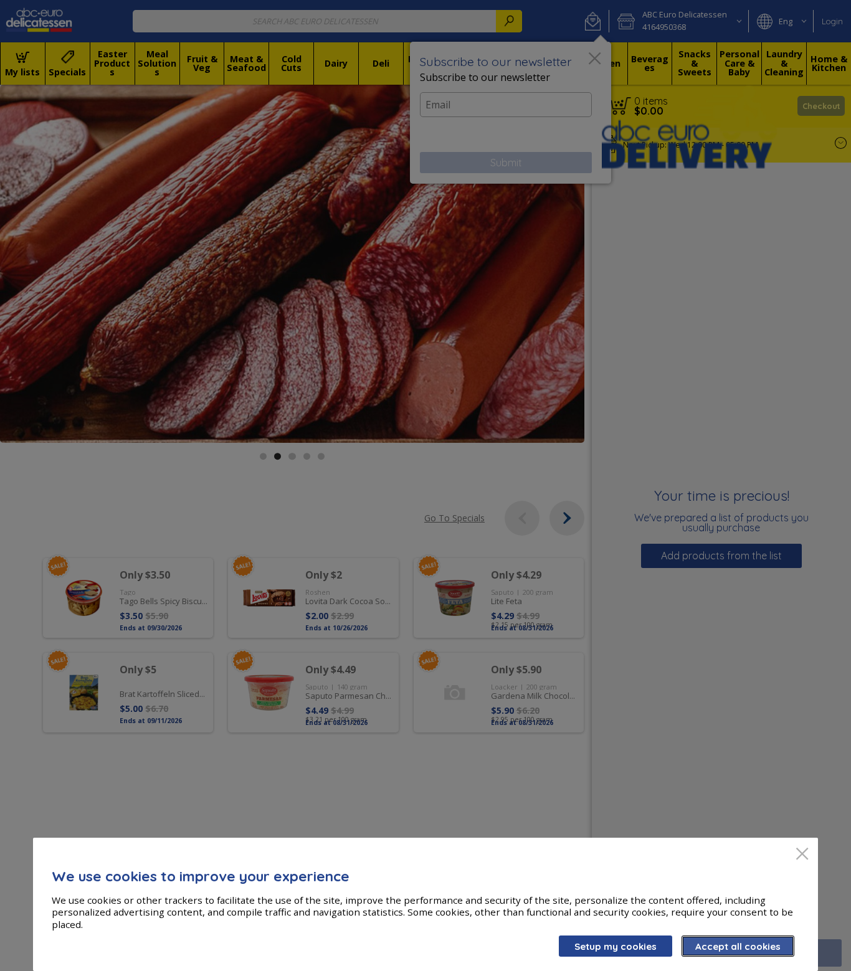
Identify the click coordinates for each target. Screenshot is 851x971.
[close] (802, 855)
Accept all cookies (738, 946)
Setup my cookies (615, 946)
